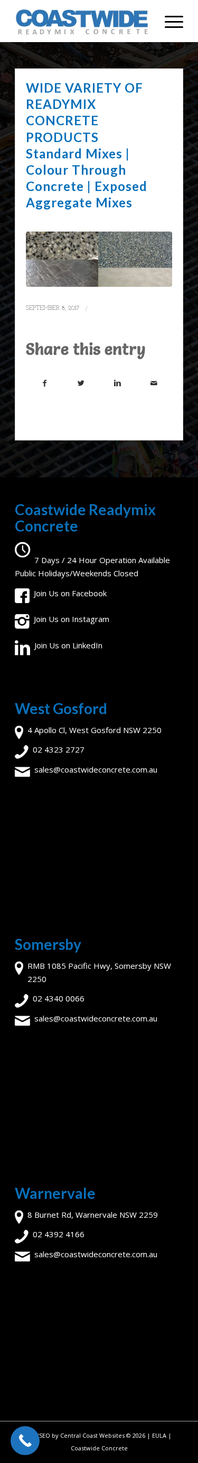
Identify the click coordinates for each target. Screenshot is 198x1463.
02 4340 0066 (58, 998)
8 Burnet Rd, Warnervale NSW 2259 (92, 1214)
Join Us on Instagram (71, 619)
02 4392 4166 (58, 1234)
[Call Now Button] (25, 1440)
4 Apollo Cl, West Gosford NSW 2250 (94, 730)
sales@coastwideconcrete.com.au (95, 769)
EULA (159, 1435)
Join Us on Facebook (70, 593)
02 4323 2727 (58, 749)
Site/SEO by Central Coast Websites (75, 1435)
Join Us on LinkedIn (68, 645)
